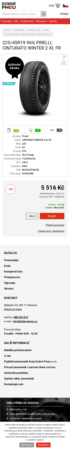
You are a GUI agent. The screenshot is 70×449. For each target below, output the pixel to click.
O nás (7, 355)
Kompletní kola (13, 271)
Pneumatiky (19, 30)
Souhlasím (43, 445)
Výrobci (8, 288)
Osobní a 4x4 (34, 30)
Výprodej (53, 21)
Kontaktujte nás (13, 384)
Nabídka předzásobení (17, 350)
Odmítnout (26, 445)
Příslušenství (41, 21)
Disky (7, 265)
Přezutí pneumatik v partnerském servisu (29, 367)
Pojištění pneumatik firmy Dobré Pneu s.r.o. (30, 361)
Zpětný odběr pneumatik (19, 378)
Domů (7, 30)
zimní (46, 30)
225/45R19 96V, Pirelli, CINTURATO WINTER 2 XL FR (28, 34)
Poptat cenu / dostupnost (51, 231)
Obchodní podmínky (16, 372)
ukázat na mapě (13, 309)
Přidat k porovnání (55, 225)
